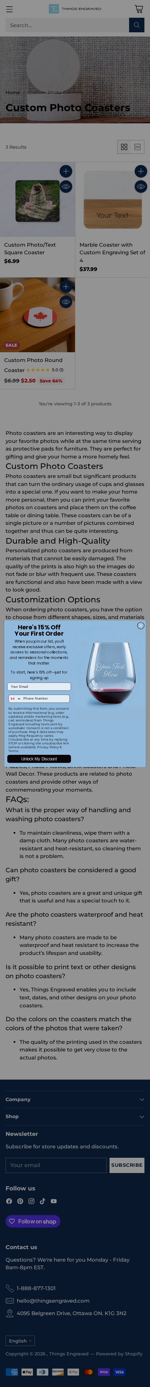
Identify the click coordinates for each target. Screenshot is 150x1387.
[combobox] (15, 698)
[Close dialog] (140, 625)
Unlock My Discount (39, 759)
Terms (13, 751)
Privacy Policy (48, 747)
